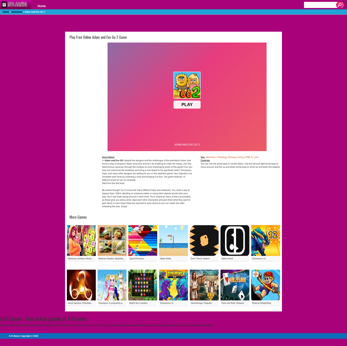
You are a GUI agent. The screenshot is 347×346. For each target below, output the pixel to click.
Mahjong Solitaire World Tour (82, 258)
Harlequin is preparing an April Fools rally (118, 303)
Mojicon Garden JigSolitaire (112, 258)
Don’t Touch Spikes (200, 258)
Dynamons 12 (259, 258)
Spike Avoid (227, 258)
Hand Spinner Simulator (79, 303)
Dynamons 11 (167, 303)
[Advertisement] (173, 23)
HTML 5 (248, 157)
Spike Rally (165, 258)
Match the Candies (138, 303)
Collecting (222, 157)
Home (42, 6)
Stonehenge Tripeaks (201, 303)
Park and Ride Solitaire (232, 303)
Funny (241, 157)
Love (256, 157)
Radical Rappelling (261, 303)
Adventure (16, 11)
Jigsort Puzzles (136, 258)
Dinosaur (232, 157)
